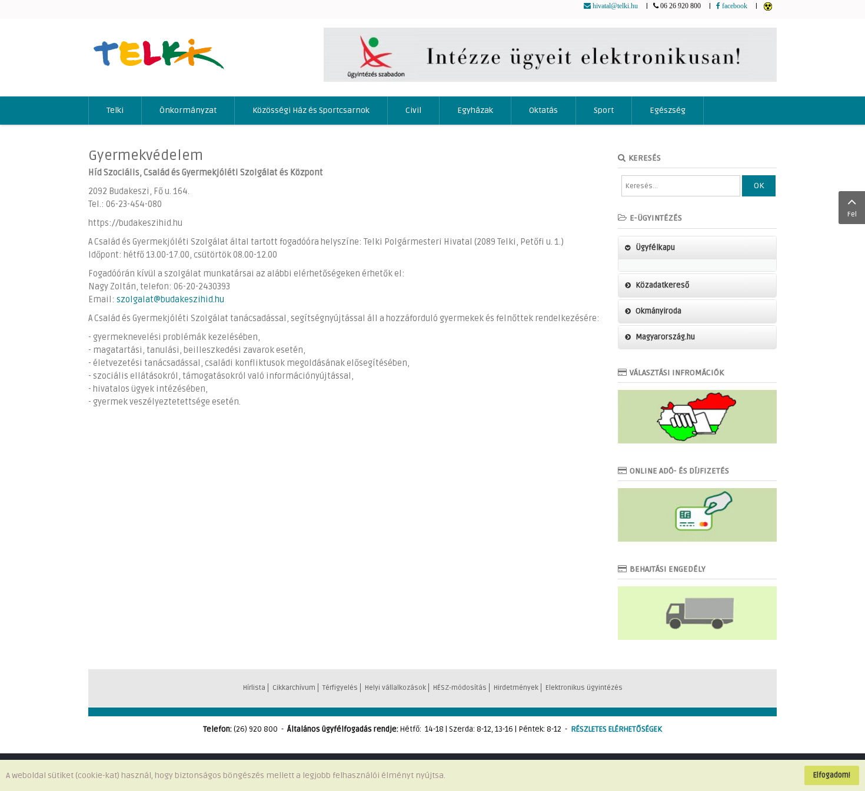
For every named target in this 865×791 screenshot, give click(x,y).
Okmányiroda (658, 311)
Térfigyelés (340, 687)
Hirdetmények (516, 687)
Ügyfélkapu (655, 247)
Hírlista (254, 687)
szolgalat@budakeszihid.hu (170, 300)
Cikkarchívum (293, 687)
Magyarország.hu (665, 337)
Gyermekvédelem (145, 155)
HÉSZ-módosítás (460, 687)
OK (759, 186)
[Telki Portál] (158, 48)
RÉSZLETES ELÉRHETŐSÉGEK (616, 729)
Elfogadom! (831, 775)
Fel (852, 214)
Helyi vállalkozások (395, 687)
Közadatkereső (663, 285)
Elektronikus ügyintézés (584, 687)
